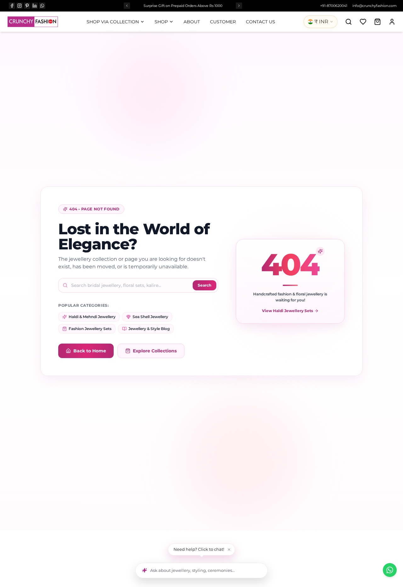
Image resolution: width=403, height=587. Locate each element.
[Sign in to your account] (392, 21)
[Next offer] (239, 6)
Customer (223, 22)
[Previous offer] (127, 6)
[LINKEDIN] (34, 6)
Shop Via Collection (113, 22)
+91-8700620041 (333, 5)
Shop (161, 22)
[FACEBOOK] (12, 6)
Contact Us (260, 22)
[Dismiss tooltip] (229, 549)
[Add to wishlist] (363, 21)
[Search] (348, 21)
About (192, 22)
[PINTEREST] (27, 6)
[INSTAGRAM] (19, 6)
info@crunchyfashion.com (374, 5)
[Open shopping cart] (377, 21)
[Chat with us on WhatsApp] (390, 570)
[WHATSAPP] (42, 6)
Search (204, 285)
